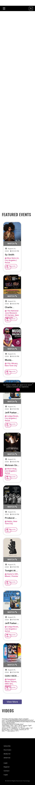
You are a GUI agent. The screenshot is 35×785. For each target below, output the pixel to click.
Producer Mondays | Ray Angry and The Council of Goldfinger (10, 518)
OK (18, 389)
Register (7, 767)
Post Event (7, 750)
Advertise (7, 758)
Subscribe (1, 472)
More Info (12, 266)
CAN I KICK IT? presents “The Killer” (11, 676)
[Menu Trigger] (4, 8)
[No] (33, 384)
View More (12, 701)
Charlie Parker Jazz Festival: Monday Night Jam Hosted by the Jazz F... (12, 307)
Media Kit (7, 754)
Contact (6, 771)
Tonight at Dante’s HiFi (11, 570)
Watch (11, 243)
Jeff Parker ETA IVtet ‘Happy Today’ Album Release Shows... (12, 412)
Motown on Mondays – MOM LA (11, 465)
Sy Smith (9, 254)
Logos (6, 775)
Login (6, 763)
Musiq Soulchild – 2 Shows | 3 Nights (11, 360)
